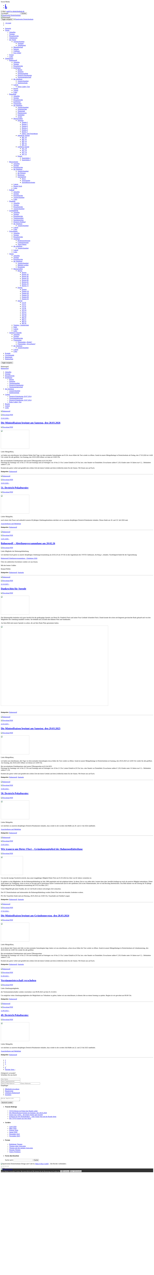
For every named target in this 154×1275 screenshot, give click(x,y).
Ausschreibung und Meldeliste (11, 524)
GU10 (24, 302)
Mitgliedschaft (18, 47)
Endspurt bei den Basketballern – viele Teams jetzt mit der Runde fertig (32, 1116)
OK (61, 1171)
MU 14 (24, 141)
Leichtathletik (13, 210)
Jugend (20, 301)
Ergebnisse (17, 68)
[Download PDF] (7, 415)
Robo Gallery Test (24, 87)
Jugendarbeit (22, 177)
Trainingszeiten (18, 218)
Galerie (15, 85)
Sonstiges (8, 1095)
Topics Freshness (15, 1152)
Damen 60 (25, 297)
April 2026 (12, 1126)
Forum (11, 55)
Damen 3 (25, 130)
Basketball (12, 94)
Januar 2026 (13, 1132)
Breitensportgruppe (24, 241)
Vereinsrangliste (23, 73)
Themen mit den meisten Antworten (21, 1148)
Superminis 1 (26, 158)
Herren (20, 70)
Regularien (21, 267)
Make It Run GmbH (42, 1164)
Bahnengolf (13, 60)
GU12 (24, 304)
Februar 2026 (13, 1130)
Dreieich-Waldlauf (19, 222)
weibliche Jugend (23, 147)
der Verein (12, 40)
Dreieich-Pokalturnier (25, 75)
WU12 (24, 312)
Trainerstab (21, 111)
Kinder (20, 156)
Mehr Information (76, 1171)
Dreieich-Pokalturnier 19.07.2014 (20, 400)
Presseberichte (14, 36)
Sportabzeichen (18, 220)
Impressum (8, 357)
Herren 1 (25, 124)
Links (11, 56)
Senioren (20, 72)
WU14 (24, 314)
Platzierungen (22, 113)
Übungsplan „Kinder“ (25, 342)
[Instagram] (6, 8)
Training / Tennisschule (21, 325)
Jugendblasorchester (28, 182)
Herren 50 (25, 278)
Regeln (15, 88)
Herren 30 (25, 274)
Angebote (16, 239)
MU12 (24, 319)
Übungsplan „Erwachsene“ (27, 344)
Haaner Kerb (17, 186)
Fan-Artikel (17, 53)
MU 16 (24, 139)
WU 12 (24, 154)
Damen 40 (25, 293)
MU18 (24, 323)
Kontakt (7, 353)
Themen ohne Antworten (17, 1146)
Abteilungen (13, 38)
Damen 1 (25, 122)
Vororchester (26, 180)
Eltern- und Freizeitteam (30, 133)
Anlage (15, 90)
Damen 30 (25, 291)
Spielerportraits (23, 83)
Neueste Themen (14, 1150)
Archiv (20, 117)
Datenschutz (9, 359)
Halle (15, 327)
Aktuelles (12, 32)
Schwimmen (13, 231)
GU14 (24, 306)
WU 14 (24, 152)
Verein (7, 30)
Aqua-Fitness (22, 244)
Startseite (8, 28)
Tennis (11, 254)
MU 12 (24, 143)
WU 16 (24, 150)
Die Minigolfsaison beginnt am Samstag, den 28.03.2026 (28, 1113)
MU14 (24, 321)
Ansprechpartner (18, 41)
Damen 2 (25, 126)
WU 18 (24, 149)
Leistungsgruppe (23, 242)
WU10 (24, 310)
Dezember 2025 (14, 1134)
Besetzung (21, 175)
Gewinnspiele (9, 355)
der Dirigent (22, 173)
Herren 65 (25, 282)
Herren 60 (25, 280)
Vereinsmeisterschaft (24, 77)
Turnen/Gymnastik (15, 333)
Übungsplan (17, 103)
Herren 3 (25, 132)
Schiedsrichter (22, 109)
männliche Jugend (24, 135)
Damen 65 (25, 299)
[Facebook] (5, 5)
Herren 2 (25, 128)
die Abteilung (17, 79)
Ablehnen (66, 1171)
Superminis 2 (26, 160)
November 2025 (14, 1136)
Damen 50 (25, 295)
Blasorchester (13, 162)
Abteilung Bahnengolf (12, 1093)
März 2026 (12, 1128)
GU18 (24, 308)
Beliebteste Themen (15, 1144)
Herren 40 (25, 276)
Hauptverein (9, 1091)
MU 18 (24, 137)
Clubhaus (16, 51)
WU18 (24, 316)
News (24, 179)
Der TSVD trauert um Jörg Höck (20, 1118)
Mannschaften (18, 118)
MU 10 (24, 145)
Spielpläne (21, 115)
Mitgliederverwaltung (12, 1089)
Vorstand (20, 43)
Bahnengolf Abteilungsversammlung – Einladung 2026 (19, 558)
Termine (12, 34)
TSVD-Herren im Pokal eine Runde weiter (23, 1111)
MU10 (24, 318)
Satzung (16, 49)
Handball (12, 201)
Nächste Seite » (10, 1069)
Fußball (11, 190)
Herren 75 (25, 286)
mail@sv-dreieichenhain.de (15, 11)
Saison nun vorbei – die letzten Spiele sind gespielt (26, 1115)
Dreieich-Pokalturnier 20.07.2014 (20, 396)
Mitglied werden (23, 265)
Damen (20, 287)
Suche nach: (9, 1160)
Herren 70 (25, 284)
